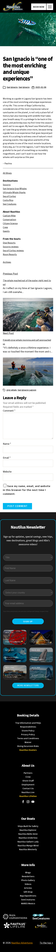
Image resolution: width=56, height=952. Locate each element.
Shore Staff (28, 780)
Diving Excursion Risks (28, 746)
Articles (28, 888)
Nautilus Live (28, 792)
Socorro (7, 184)
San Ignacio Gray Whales (15, 188)
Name (7, 444)
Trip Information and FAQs (28, 723)
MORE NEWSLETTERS (28, 685)
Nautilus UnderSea (28, 837)
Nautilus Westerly (28, 849)
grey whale (11, 390)
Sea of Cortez (9, 196)
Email (7, 458)
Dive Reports (9, 242)
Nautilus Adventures (22, 943)
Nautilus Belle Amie (28, 834)
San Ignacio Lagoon (27, 390)
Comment (9, 411)
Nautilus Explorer (28, 830)
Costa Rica (8, 200)
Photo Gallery (28, 880)
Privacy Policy (28, 734)
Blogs (28, 872)
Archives (7, 262)
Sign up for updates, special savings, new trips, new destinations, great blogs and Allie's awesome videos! (28, 540)
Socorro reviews (11, 246)
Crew (5, 227)
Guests (6, 231)
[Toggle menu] (50, 6)
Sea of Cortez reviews (13, 250)
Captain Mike (9, 215)
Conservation (9, 219)
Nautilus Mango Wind (28, 845)
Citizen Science (10, 223)
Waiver (28, 742)
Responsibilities (28, 726)
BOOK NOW (38, 6)
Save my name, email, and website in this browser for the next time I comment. (26, 490)
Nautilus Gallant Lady (28, 841)
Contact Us (28, 788)
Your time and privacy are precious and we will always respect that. (26, 611)
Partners (28, 773)
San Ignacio (12, 87)
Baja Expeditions (28, 895)
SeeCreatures (28, 899)
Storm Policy (28, 730)
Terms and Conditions (28, 738)
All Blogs (7, 173)
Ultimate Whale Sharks (14, 192)
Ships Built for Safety (28, 826)
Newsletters (28, 876)
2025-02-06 (40, 87)
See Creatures (9, 204)
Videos (28, 884)
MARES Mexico (28, 903)
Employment (28, 784)
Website (7, 471)
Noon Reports (10, 254)
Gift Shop (28, 891)
